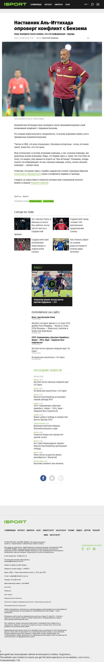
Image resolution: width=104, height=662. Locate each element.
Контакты (7, 587)
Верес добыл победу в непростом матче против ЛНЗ (51, 418)
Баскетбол (61, 530)
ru (85, 4)
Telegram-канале (39, 182)
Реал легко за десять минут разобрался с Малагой (48, 456)
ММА (46, 534)
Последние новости (48, 370)
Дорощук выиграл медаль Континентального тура (47, 427)
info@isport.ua (22, 556)
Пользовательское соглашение (15, 605)
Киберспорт (48, 530)
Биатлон (59, 4)
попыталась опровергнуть (27, 173)
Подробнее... (65, 654)
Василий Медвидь (50, 38)
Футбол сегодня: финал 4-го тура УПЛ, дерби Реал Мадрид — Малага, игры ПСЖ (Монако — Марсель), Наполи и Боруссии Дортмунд (51, 327)
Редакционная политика (13, 598)
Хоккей (96, 530)
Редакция (7, 591)
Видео (38, 267)
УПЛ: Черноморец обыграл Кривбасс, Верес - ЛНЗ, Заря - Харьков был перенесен (50, 339)
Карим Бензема (35, 201)
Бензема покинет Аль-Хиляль (48, 463)
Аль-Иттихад (48, 201)
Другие (87, 530)
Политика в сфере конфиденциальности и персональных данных (27, 602)
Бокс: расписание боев (43, 317)
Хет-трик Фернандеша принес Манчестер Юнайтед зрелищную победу (50, 446)
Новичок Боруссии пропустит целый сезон (49, 436)
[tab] (43, 478)
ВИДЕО (79, 530)
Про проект (8, 594)
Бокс (68, 4)
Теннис (71, 530)
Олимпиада (36, 4)
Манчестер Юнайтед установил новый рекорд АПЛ (50, 398)
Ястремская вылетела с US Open (48, 357)
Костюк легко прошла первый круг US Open (51, 350)
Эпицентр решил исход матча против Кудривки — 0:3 (48, 301)
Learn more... (84, 657)
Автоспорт (55, 534)
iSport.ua (17, 196)
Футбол (48, 4)
